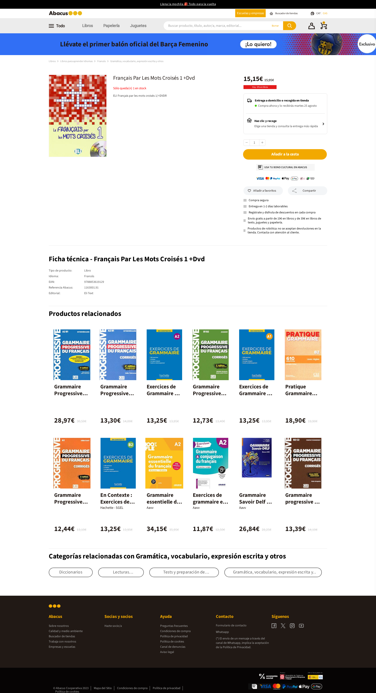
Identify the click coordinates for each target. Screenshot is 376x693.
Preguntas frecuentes (174, 626)
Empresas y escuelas (62, 647)
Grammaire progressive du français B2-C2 (303, 502)
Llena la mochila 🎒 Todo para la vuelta (188, 4)
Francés (101, 61)
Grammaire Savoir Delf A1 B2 (255, 502)
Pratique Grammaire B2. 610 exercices (298, 397)
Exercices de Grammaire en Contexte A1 (256, 393)
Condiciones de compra (175, 631)
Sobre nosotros (59, 626)
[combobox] (210, 26)
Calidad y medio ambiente (66, 631)
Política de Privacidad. (237, 647)
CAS (325, 13)
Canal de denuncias (172, 647)
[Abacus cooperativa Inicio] (66, 15)
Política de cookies (172, 641)
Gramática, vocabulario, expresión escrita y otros (136, 61)
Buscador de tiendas (62, 636)
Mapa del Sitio (103, 688)
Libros (87, 25)
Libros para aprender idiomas (76, 61)
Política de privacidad (174, 636)
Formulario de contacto (231, 625)
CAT (318, 13)
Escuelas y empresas (250, 13)
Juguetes (138, 25)
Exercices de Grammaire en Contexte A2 (163, 393)
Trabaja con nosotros (62, 641)
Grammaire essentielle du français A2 (163, 502)
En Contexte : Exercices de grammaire (116, 502)
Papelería (111, 25)
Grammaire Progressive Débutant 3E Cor (69, 505)
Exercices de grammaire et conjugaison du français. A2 (210, 505)
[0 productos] (323, 28)
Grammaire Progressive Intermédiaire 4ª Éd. (70, 397)
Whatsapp (222, 632)
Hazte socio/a (113, 626)
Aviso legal (167, 652)
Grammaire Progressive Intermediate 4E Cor (116, 397)
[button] (311, 26)
